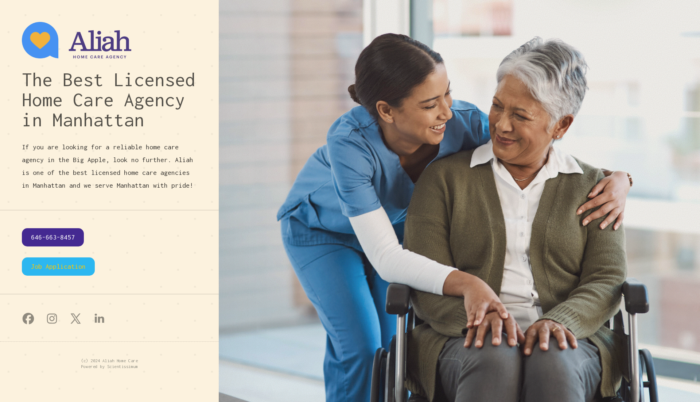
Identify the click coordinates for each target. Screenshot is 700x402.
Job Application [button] (58, 266)
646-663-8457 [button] (53, 237)
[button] (28, 318)
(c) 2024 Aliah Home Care (109, 360)
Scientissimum (122, 366)
